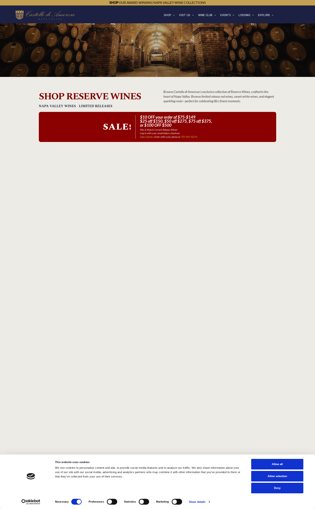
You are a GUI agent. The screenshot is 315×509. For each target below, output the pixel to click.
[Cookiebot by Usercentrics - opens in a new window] (31, 502)
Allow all (277, 464)
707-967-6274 (189, 136)
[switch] (112, 502)
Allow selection (277, 476)
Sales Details (146, 136)
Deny (277, 488)
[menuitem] (169, 15)
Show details (197, 501)
